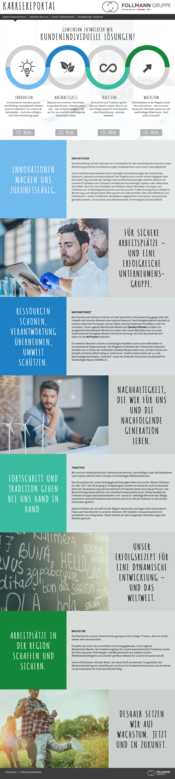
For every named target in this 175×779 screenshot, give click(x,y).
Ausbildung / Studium (90, 17)
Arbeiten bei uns (39, 17)
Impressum (11, 772)
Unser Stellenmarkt (63, 17)
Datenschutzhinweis (31, 772)
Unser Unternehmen (14, 17)
